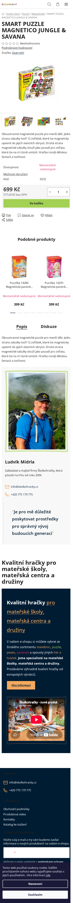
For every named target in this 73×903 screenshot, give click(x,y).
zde (48, 875)
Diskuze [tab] (49, 326)
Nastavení (35, 884)
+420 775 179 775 (22, 494)
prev (3, 266)
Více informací (21, 685)
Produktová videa (14, 814)
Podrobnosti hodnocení (17, 48)
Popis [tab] (21, 326)
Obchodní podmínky (16, 809)
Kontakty (9, 819)
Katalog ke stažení (14, 824)
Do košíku (36, 203)
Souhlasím (35, 895)
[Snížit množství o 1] (49, 192)
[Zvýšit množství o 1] (66, 192)
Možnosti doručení (15, 174)
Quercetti (18, 53)
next (69, 266)
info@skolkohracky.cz (24, 487)
